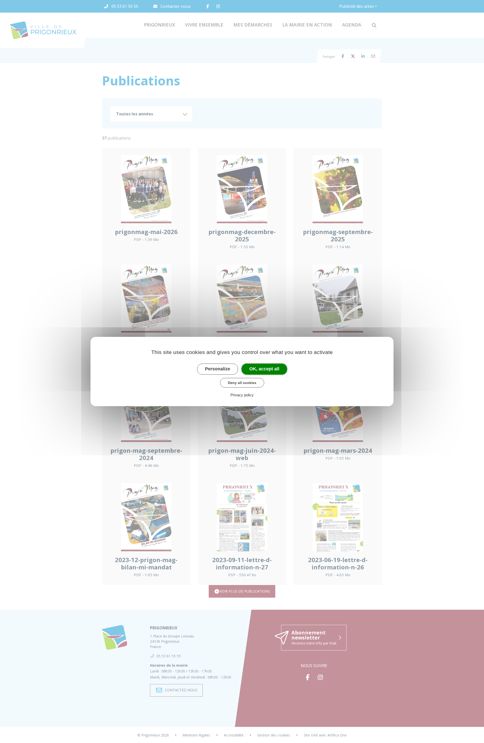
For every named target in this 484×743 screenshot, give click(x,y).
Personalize (217, 368)
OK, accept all (264, 368)
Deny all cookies (242, 383)
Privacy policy (242, 395)
